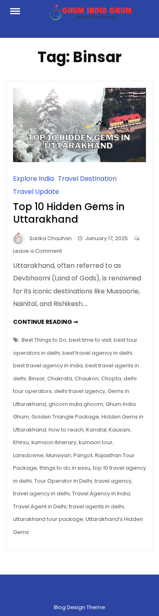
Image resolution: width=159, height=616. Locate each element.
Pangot (83, 455)
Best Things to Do (44, 340)
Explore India (33, 178)
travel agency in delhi (41, 493)
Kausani (119, 430)
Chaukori (87, 378)
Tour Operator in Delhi (63, 481)
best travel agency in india (48, 365)
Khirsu (21, 442)
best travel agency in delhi (97, 353)
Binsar (37, 378)
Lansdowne (28, 455)
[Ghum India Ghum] (90, 15)
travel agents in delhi (96, 506)
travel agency (113, 481)
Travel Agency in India (101, 493)
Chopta (111, 378)
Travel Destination (87, 178)
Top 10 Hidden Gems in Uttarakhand (69, 213)
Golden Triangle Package (65, 417)
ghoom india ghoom (76, 404)
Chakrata (59, 378)
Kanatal (96, 430)
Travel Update (36, 191)
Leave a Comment (37, 251)
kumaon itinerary (53, 442)
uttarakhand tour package (48, 519)
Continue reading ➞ (45, 322)
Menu (19, 10)
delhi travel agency (79, 391)
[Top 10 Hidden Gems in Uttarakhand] (79, 160)
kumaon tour (96, 442)
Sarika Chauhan (50, 238)
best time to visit (90, 340)
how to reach (66, 430)
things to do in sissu (65, 468)
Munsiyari (58, 455)
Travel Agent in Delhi (39, 506)
